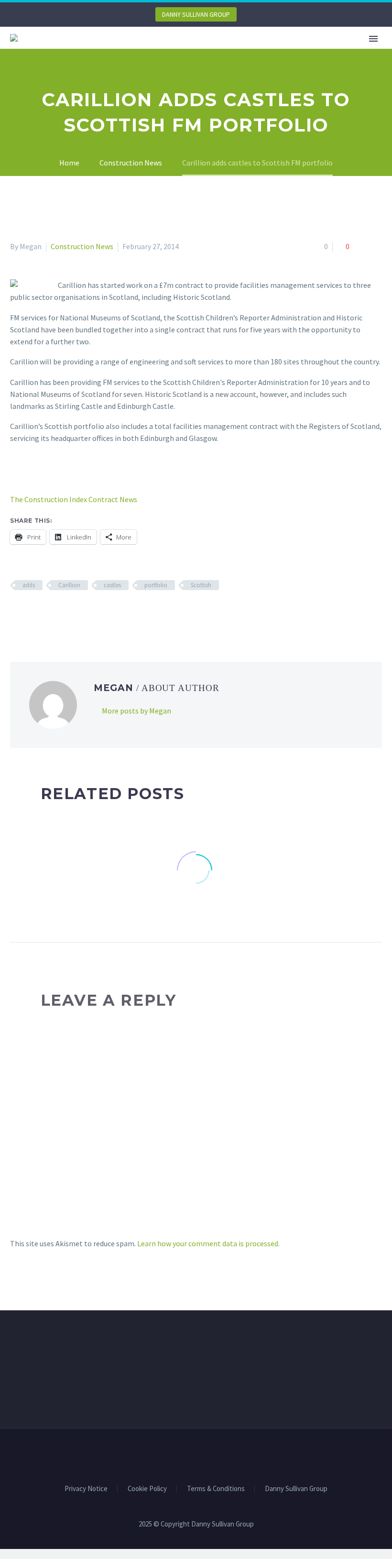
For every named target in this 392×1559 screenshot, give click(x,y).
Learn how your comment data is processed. (208, 1243)
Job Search (320, 51)
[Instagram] (208, 1454)
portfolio (155, 585)
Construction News (82, 246)
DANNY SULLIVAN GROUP (196, 14)
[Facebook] (16, 613)
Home (98, 51)
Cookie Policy (147, 1489)
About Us (146, 51)
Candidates (255, 51)
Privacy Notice (86, 1489)
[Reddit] (85, 613)
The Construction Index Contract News (73, 499)
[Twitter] (30, 613)
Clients (198, 51)
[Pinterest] (44, 613)
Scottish (201, 585)
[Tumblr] (58, 613)
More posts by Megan (136, 710)
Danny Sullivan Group (296, 1489)
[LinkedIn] (72, 613)
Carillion (69, 585)
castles (112, 585)
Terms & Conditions (216, 1489)
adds (28, 585)
